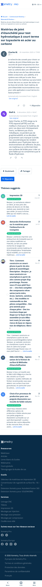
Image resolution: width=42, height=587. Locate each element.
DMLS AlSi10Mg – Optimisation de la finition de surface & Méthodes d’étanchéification (21, 361)
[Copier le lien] (18, 105)
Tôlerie (4, 505)
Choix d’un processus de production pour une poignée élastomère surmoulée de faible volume (21, 397)
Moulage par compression (12, 518)
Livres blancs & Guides (10, 459)
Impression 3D (16, 195)
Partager (26, 171)
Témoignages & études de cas (13, 469)
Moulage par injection (10, 511)
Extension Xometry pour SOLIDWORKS (17, 491)
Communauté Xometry (17, 17)
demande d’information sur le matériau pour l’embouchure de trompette (20, 225)
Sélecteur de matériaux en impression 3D (18, 479)
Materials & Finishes (7, 19)
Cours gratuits (7, 466)
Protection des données (15, 567)
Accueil (5, 17)
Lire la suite (11, 216)
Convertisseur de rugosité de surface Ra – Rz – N (20, 484)
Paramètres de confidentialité (17, 571)
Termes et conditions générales (18, 563)
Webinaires (5, 463)
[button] (8, 171)
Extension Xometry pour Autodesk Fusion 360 (20, 488)
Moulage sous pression (10, 515)
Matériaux (5, 453)
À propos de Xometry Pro (15, 559)
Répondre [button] (22, 158)
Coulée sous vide (8, 521)
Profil (21, 585)
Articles (4, 456)
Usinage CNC (6, 502)
